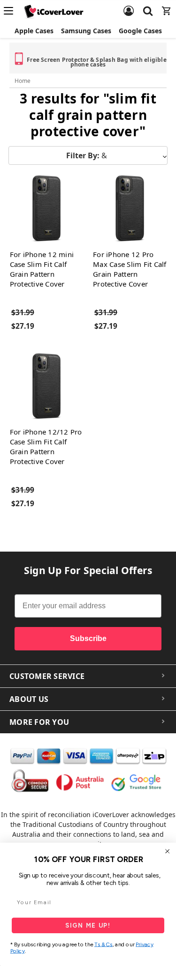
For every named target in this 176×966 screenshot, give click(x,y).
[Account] (128, 5)
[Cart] (166, 5)
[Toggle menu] (11, 11)
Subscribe (88, 638)
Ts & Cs (103, 944)
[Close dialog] (167, 851)
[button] (88, 155)
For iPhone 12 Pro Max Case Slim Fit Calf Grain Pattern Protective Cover (130, 269)
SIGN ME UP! (88, 925)
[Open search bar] (147, 5)
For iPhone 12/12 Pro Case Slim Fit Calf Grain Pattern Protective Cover (46, 446)
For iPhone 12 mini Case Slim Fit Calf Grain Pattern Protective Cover (42, 269)
